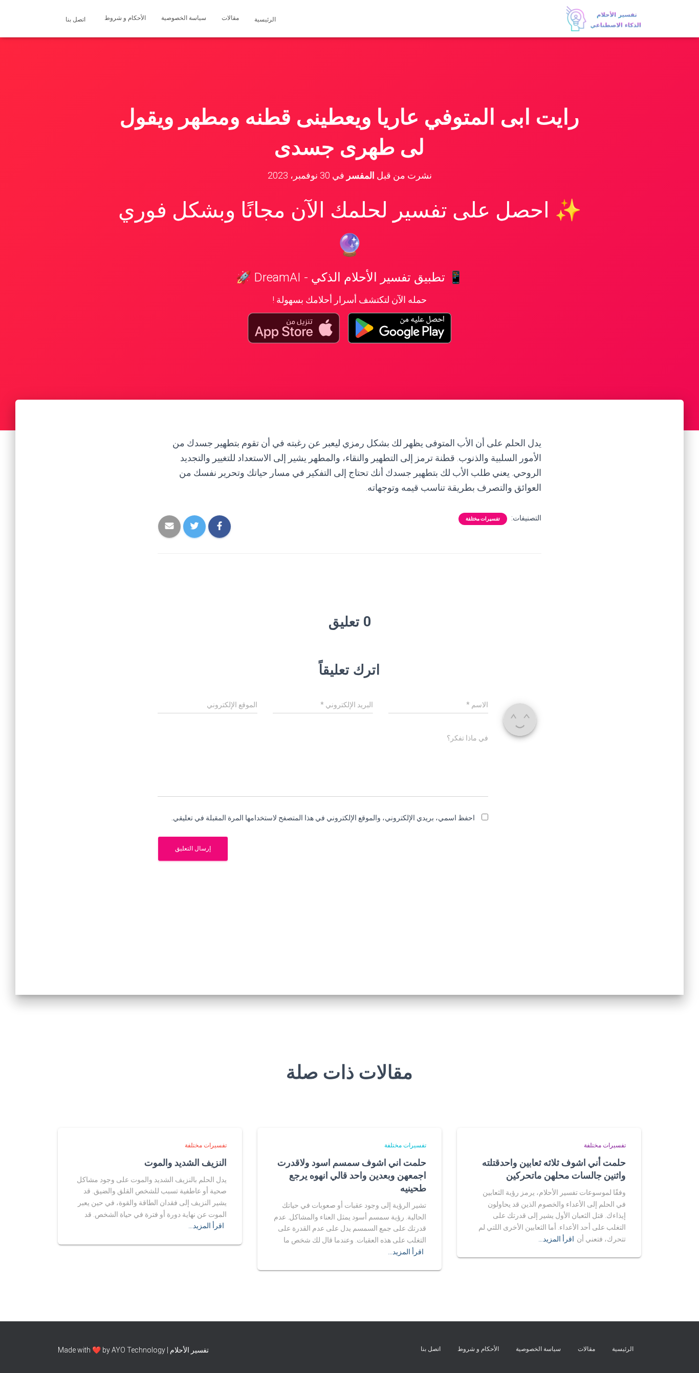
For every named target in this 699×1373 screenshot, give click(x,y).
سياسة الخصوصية (183, 17)
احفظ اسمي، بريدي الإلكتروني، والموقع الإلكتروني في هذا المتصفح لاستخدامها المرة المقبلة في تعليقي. (323, 818)
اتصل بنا (76, 19)
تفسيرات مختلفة (483, 518)
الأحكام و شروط (125, 17)
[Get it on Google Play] (400, 328)
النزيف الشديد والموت (185, 1162)
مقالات (230, 17)
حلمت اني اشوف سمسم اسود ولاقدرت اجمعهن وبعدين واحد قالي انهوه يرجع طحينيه (351, 1175)
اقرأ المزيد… (556, 1239)
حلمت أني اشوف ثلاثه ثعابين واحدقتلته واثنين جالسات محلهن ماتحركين (554, 1168)
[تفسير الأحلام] (603, 19)
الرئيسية (265, 19)
